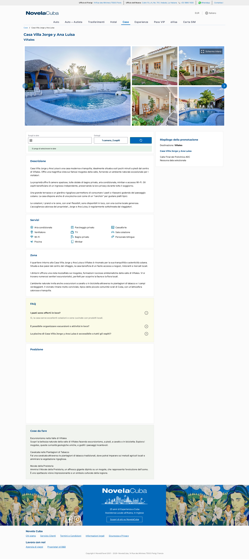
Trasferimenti (96, 21)
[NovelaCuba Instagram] (77, 519)
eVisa (174, 21)
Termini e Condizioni (70, 535)
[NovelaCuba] (42, 13)
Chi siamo (31, 535)
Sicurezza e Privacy (119, 535)
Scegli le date (33, 135)
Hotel (113, 21)
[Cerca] (141, 140)
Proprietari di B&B (56, 546)
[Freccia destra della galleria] (224, 86)
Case (126, 21)
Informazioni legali (95, 535)
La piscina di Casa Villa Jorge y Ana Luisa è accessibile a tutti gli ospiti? (70, 333)
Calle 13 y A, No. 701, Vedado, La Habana (159, 3)
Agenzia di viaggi (34, 546)
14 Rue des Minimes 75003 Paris (107, 3)
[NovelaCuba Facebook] (69, 519)
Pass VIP (159, 21)
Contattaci (218, 3)
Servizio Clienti (48, 535)
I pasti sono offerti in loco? (45, 312)
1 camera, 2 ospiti (111, 140)
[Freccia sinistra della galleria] (25, 86)
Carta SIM (189, 21)
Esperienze (141, 21)
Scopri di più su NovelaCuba (124, 519)
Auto (56, 21)
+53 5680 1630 (187, 3)
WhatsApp (205, 3)
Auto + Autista (73, 21)
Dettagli (97, 135)
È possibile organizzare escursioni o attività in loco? (59, 326)
